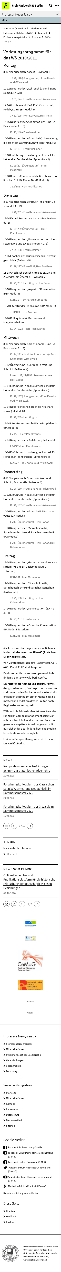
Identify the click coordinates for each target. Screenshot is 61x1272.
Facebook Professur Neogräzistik (25, 1147)
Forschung (11, 1071)
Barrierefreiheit (14, 1120)
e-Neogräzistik (13, 1065)
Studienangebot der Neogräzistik (23, 1054)
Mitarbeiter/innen (15, 1049)
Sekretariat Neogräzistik (19, 1043)
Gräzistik (42, 32)
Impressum (12, 1109)
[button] (6, 825)
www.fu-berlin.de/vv (34, 677)
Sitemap (10, 1125)
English (10, 1222)
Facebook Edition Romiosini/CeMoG (27, 1162)
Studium (36, 37)
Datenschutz (12, 1114)
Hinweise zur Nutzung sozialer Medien (20, 1193)
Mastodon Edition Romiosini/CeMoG (27, 1186)
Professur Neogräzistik (15, 37)
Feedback (11, 1216)
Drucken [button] (10, 1211)
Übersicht (12, 854)
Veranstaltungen (15, 1060)
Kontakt (10, 1103)
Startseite (8, 28)
